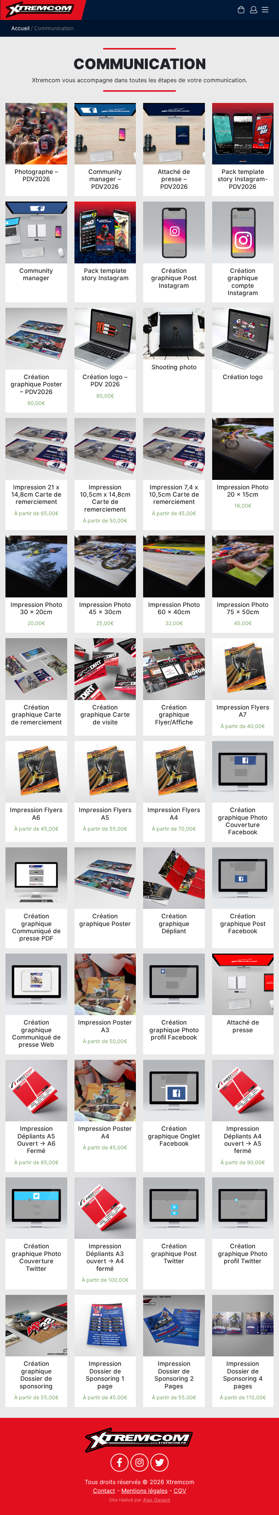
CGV (180, 1490)
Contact (104, 1490)
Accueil (20, 28)
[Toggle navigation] (265, 9)
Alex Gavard (156, 1500)
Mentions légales (144, 1490)
